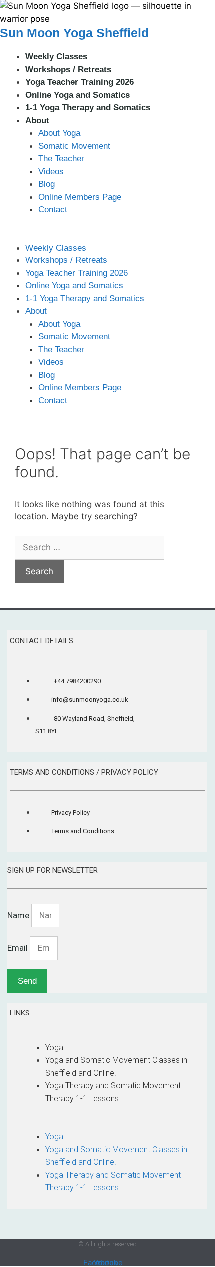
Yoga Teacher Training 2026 (80, 82)
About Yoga (59, 133)
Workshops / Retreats (69, 69)
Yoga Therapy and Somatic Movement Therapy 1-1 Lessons (113, 1092)
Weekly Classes (57, 56)
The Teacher (61, 158)
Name (20, 915)
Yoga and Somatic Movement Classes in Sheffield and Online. (117, 1066)
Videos (51, 171)
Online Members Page (80, 197)
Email (19, 948)
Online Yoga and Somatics (78, 95)
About (38, 120)
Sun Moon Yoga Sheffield (74, 33)
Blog (46, 184)
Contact (53, 209)
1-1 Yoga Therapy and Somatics (88, 107)
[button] (107, 235)
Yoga (55, 1047)
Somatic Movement (74, 146)
